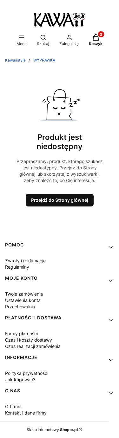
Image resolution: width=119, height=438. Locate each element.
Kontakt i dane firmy (26, 412)
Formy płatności (21, 333)
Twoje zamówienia (24, 294)
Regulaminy (17, 267)
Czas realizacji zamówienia (33, 346)
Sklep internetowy (52, 429)
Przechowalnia (20, 306)
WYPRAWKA (44, 60)
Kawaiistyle (15, 60)
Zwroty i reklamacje (25, 260)
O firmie (13, 406)
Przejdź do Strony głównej (59, 200)
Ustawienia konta (23, 300)
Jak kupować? (20, 379)
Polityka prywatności (26, 373)
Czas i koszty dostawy (28, 340)
